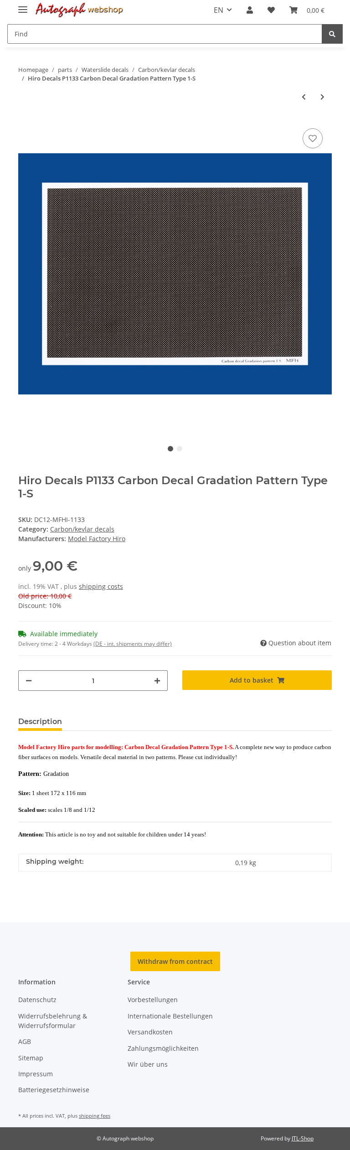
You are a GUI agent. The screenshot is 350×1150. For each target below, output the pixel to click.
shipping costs (101, 586)
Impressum (35, 1073)
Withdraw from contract (175, 961)
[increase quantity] (157, 680)
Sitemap (30, 1058)
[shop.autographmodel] (81, 10)
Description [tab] (40, 721)
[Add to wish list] (313, 138)
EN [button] (218, 10)
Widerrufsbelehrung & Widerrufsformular (52, 1021)
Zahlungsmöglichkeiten (163, 1048)
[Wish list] (271, 10)
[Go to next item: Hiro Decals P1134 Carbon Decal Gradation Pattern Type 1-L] (322, 96)
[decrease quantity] (29, 680)
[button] (249, 10)
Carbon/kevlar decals (82, 529)
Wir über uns (148, 1064)
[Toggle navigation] (22, 5)
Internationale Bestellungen (170, 1016)
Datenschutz (37, 999)
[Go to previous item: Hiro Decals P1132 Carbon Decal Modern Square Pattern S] (303, 96)
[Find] (332, 34)
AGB (24, 1041)
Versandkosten (150, 1032)
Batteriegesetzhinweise (53, 1089)
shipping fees (94, 1115)
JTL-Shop (303, 1138)
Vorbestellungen (153, 999)
